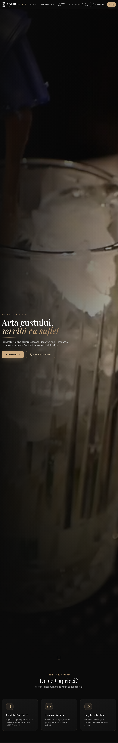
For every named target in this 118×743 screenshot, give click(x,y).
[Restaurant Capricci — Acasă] (10, 4)
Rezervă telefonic (42, 354)
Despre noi (62, 4)
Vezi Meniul (11, 354)
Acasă (22, 4)
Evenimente (46, 4)
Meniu (33, 4)
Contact (74, 4)
